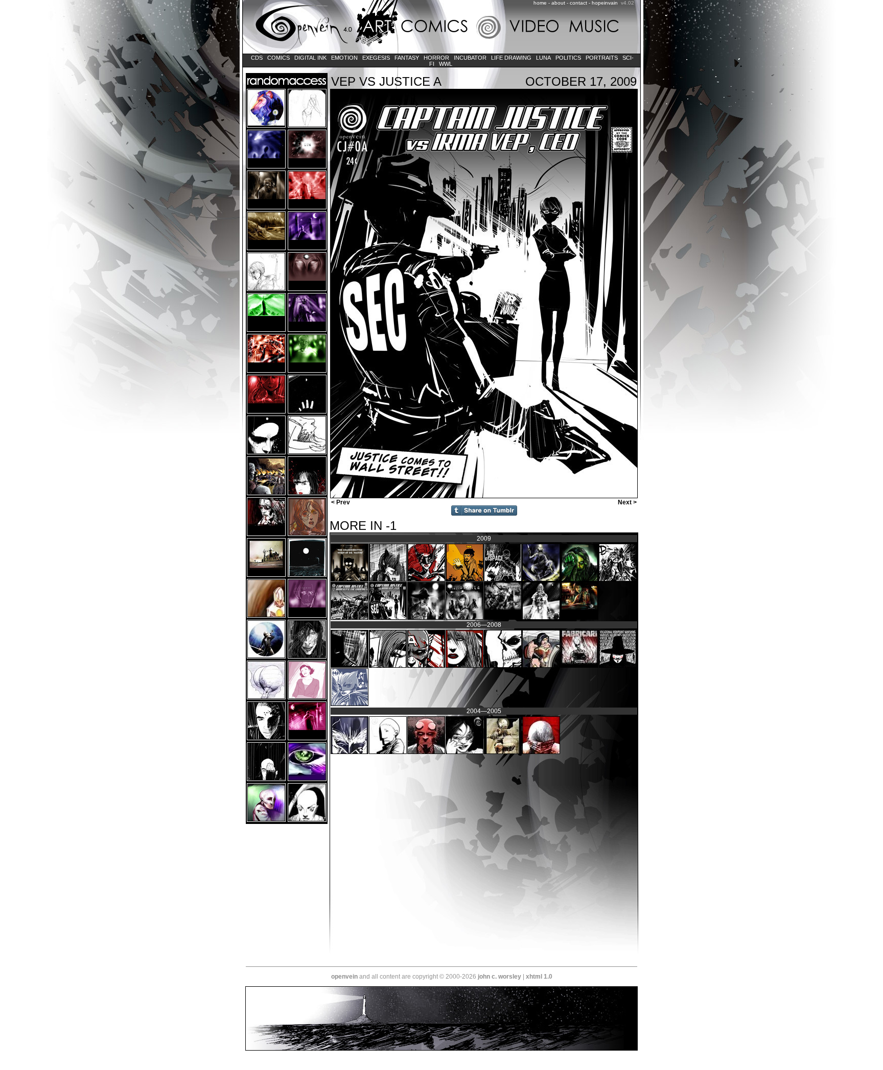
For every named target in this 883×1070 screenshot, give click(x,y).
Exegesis (376, 58)
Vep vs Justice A (386, 81)
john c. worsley (499, 976)
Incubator (470, 58)
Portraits (601, 58)
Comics (278, 58)
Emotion (344, 58)
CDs (256, 58)
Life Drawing (511, 58)
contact (578, 3)
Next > (628, 502)
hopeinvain (605, 3)
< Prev (340, 502)
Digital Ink (310, 58)
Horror (436, 58)
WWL (445, 64)
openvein (344, 976)
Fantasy (407, 58)
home (540, 3)
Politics (568, 58)
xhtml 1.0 (539, 976)
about (558, 3)
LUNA (543, 58)
